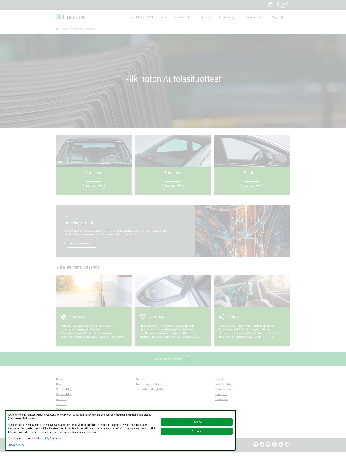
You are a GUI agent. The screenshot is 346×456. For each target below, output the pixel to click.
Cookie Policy (16, 445)
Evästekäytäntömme (49, 438)
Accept (197, 431)
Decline (196, 422)
